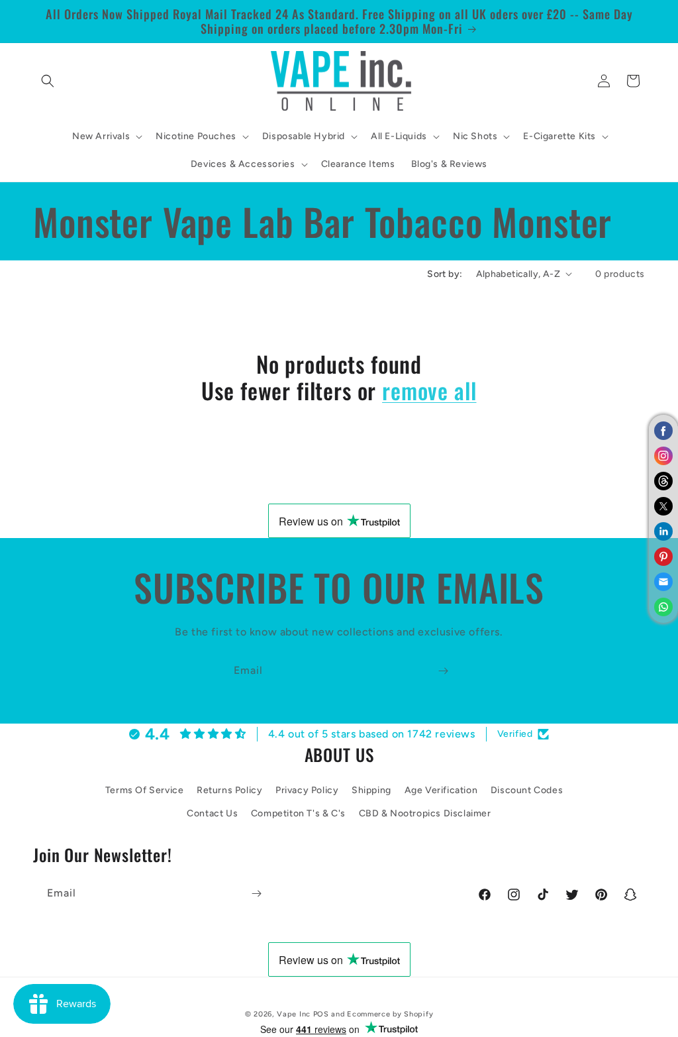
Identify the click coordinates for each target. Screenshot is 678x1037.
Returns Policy (229, 790)
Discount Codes (527, 790)
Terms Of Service (144, 790)
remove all (429, 390)
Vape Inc (294, 1014)
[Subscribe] (443, 670)
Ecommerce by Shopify (390, 1014)
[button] (47, 80)
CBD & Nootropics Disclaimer (425, 813)
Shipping (371, 790)
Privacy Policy (306, 790)
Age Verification (441, 790)
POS (321, 1014)
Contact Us (212, 813)
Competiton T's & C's (298, 813)
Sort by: (444, 274)
